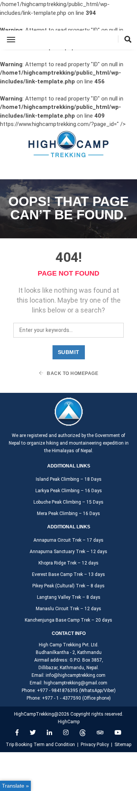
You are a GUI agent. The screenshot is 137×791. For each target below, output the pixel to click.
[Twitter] (33, 732)
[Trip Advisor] (100, 732)
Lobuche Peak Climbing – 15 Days (68, 502)
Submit (69, 352)
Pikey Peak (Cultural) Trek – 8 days (68, 585)
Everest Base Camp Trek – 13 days (68, 574)
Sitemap (123, 744)
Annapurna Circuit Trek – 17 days (68, 540)
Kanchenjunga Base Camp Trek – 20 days (68, 620)
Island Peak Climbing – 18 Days (69, 479)
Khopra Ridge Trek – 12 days (68, 563)
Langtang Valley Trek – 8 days (68, 597)
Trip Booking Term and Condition (40, 744)
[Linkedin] (49, 732)
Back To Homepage (72, 373)
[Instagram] (65, 732)
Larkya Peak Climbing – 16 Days (68, 490)
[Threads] (83, 732)
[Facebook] (17, 732)
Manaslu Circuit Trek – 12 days (68, 608)
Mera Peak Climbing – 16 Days (68, 513)
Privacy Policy (95, 744)
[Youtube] (118, 732)
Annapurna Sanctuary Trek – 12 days (68, 551)
